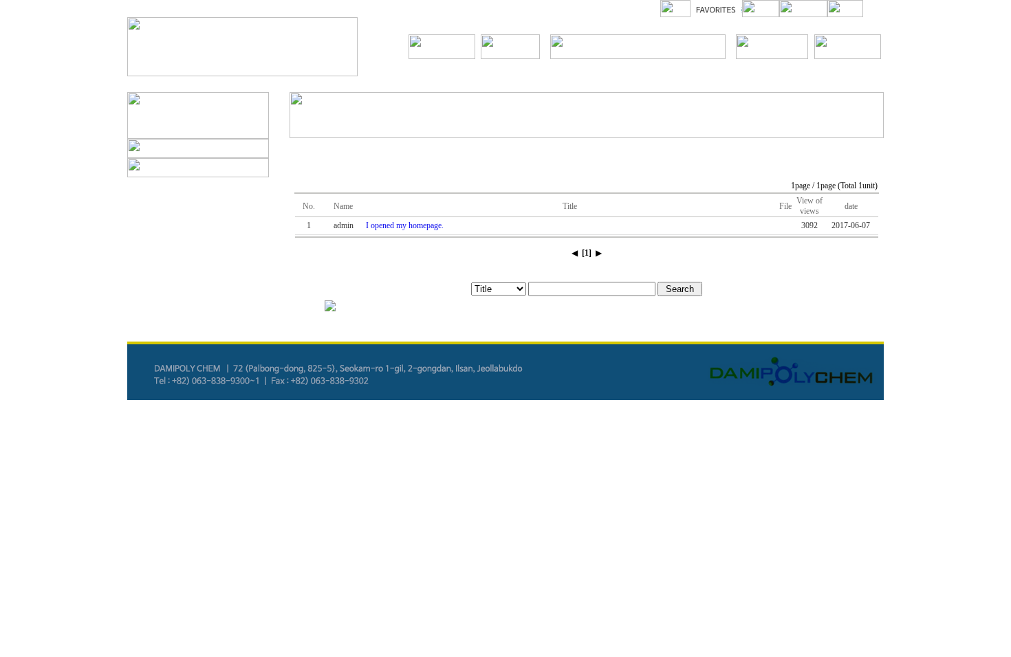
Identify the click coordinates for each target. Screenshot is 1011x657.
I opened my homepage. (405, 225)
